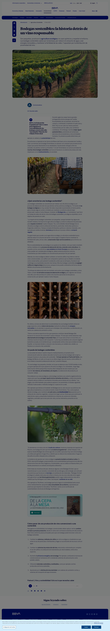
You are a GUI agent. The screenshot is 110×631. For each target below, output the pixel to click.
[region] (55, 625)
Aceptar (86, 627)
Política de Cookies (98, 623)
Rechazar (96, 627)
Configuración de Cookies (9, 627)
